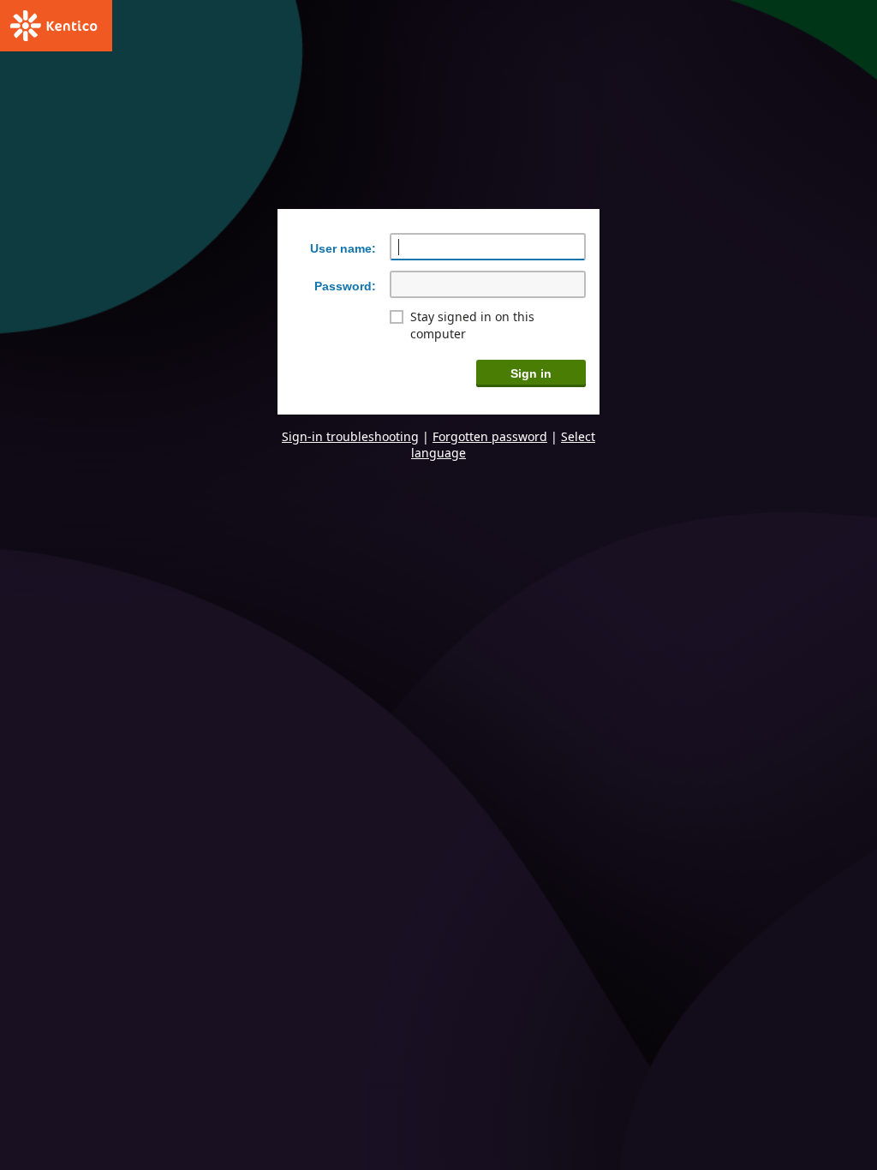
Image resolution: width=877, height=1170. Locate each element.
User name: (343, 248)
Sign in (531, 373)
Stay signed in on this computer (472, 325)
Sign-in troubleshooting (350, 436)
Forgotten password (490, 436)
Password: (345, 286)
